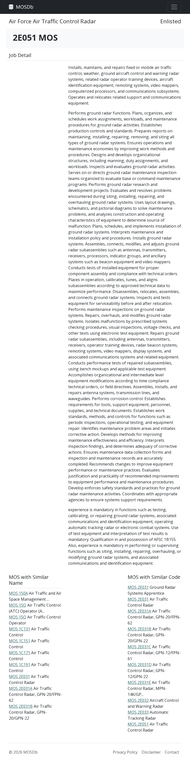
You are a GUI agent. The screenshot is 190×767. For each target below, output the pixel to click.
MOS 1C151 (19, 641)
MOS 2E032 (138, 700)
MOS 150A (18, 593)
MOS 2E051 (138, 724)
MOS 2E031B (21, 706)
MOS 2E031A (20, 688)
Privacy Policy (125, 752)
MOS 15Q (17, 605)
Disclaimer (151, 752)
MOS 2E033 (138, 712)
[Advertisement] (35, 89)
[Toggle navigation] (174, 7)
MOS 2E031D (140, 664)
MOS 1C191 (19, 664)
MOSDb (24, 6)
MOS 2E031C (139, 646)
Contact (172, 752)
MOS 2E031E (139, 682)
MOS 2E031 (19, 676)
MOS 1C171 (19, 652)
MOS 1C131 (19, 629)
